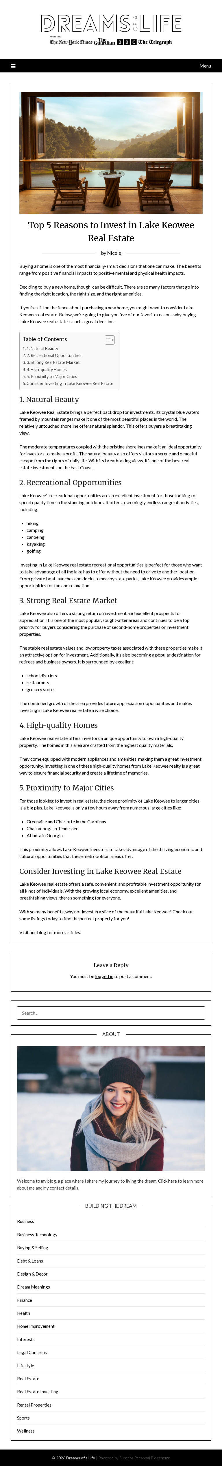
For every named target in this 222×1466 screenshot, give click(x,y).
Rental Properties (34, 1404)
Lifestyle (25, 1365)
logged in (104, 976)
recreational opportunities (118, 564)
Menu (205, 65)
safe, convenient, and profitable (116, 884)
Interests (26, 1339)
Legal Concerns (32, 1352)
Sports (23, 1417)
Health (23, 1313)
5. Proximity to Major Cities (52, 376)
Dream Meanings (33, 1286)
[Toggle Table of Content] (106, 340)
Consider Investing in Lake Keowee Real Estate (70, 383)
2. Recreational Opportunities (54, 355)
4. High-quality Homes (47, 369)
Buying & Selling (32, 1247)
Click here (167, 1180)
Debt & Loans (30, 1260)
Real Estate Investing (37, 1391)
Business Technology (37, 1234)
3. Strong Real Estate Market (53, 362)
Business (25, 1221)
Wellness (26, 1430)
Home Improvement (36, 1326)
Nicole (114, 253)
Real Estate (28, 1378)
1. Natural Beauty (42, 348)
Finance (24, 1300)
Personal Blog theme (152, 1457)
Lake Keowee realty (161, 765)
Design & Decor (32, 1273)
